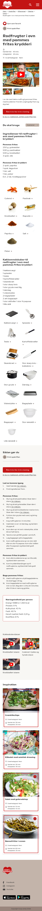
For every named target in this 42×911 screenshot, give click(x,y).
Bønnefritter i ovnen (15, 841)
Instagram (10, 886)
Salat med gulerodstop (16, 799)
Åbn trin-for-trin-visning (17, 112)
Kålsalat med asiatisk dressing (20, 757)
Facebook (10, 882)
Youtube (9, 889)
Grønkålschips (12, 715)
